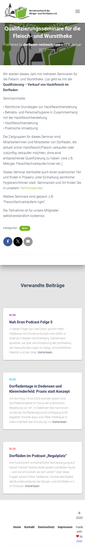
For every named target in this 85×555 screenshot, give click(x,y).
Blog (24, 228)
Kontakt (29, 527)
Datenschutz (46, 527)
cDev (79, 541)
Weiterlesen (45, 352)
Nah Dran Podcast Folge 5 (30, 322)
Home (17, 527)
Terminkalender (31, 188)
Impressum (65, 527)
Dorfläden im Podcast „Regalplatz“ (38, 456)
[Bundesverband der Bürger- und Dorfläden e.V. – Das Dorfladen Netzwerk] (32, 11)
